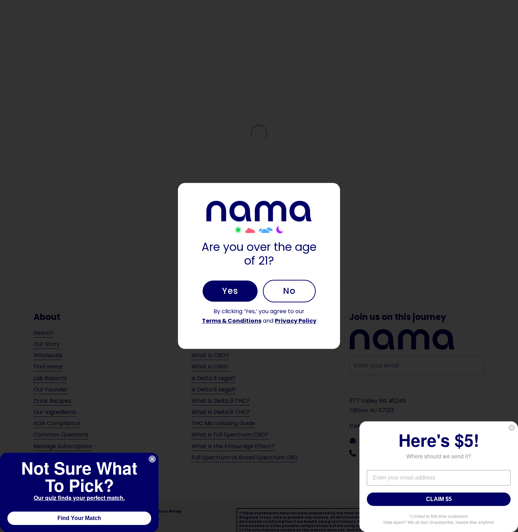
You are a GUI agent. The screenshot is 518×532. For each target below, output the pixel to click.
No (289, 291)
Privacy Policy (295, 321)
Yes (230, 291)
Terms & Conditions (231, 321)
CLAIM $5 (439, 499)
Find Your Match (79, 518)
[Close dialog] (152, 459)
